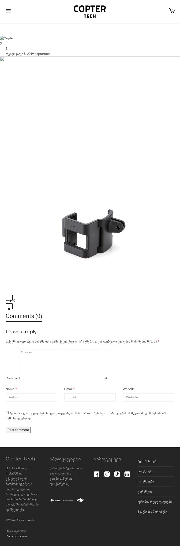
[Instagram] (107, 471)
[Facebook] (97, 471)
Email (68, 389)
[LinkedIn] (127, 471)
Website (129, 389)
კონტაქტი (145, 471)
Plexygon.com (16, 536)
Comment (13, 378)
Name (10, 389)
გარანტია (145, 492)
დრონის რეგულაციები (155, 502)
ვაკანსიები (146, 481)
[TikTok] (117, 471)
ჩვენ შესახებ (147, 461)
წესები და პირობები (152, 512)
